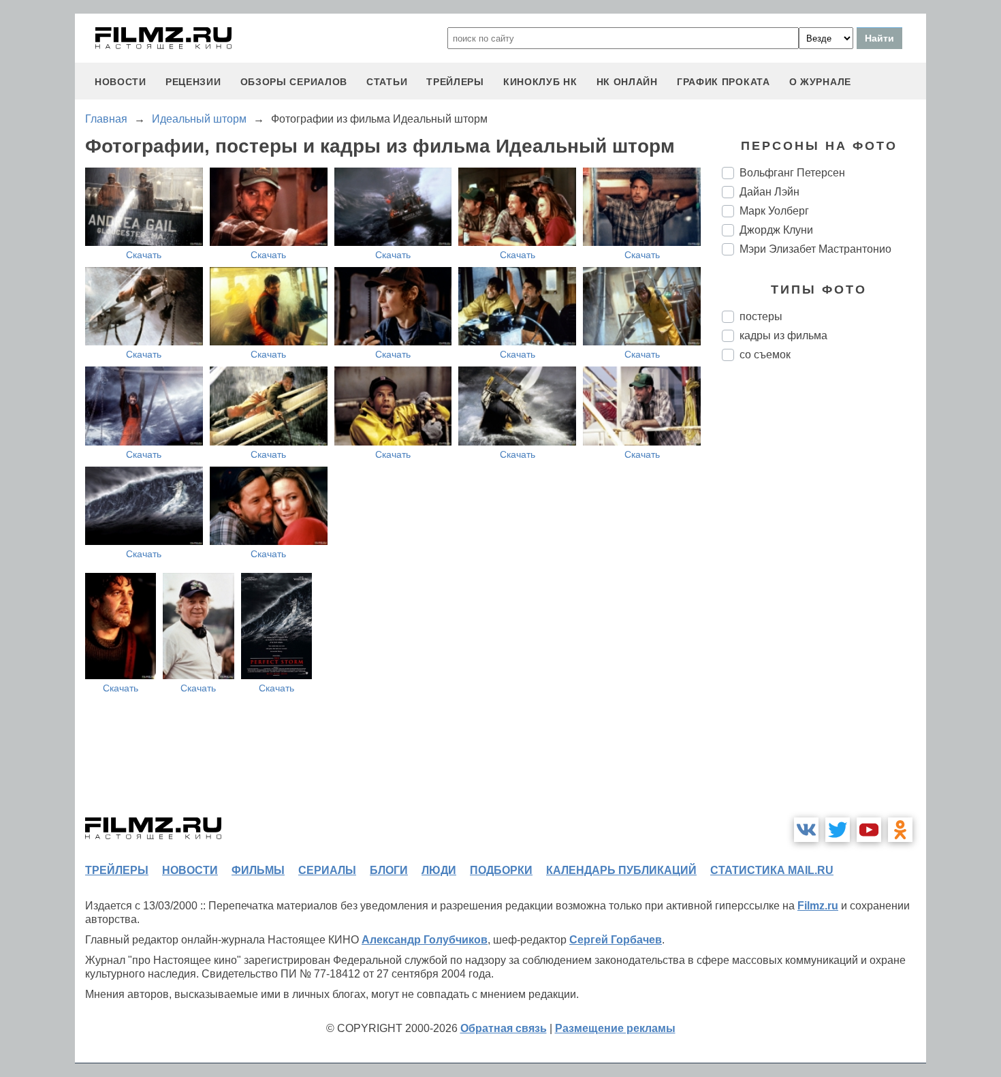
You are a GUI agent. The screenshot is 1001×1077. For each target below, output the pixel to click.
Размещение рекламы (615, 1028)
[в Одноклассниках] (900, 829)
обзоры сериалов (294, 81)
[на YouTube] (869, 829)
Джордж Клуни (776, 230)
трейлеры (455, 81)
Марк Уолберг (774, 211)
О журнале (820, 81)
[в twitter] (837, 829)
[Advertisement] (824, 599)
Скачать (143, 254)
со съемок (765, 354)
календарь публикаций (621, 870)
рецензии (193, 81)
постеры (761, 316)
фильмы (258, 870)
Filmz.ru (817, 905)
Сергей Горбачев (615, 940)
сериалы (327, 870)
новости (120, 81)
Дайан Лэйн (769, 192)
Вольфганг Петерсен (792, 172)
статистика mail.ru (771, 870)
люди (439, 870)
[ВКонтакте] (806, 829)
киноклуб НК (540, 81)
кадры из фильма (783, 335)
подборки (501, 870)
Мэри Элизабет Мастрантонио (815, 249)
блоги (389, 870)
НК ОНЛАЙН (627, 81)
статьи (386, 81)
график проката (723, 81)
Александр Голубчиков (425, 940)
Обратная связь (503, 1028)
